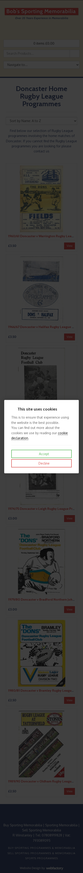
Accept (43, 454)
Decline (44, 463)
